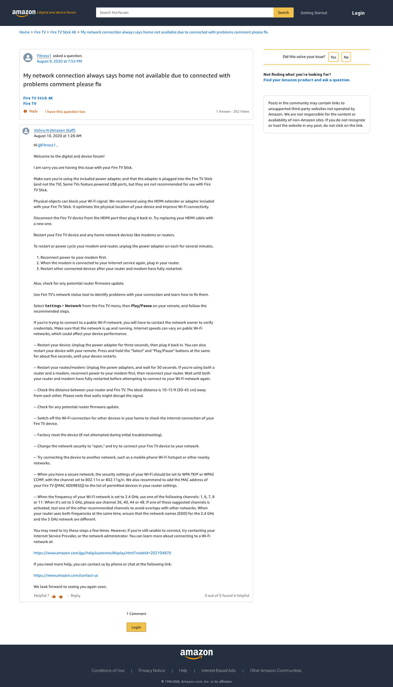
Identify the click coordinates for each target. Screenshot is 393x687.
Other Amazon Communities (276, 670)
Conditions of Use (108, 670)
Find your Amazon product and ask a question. (307, 79)
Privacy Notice (152, 670)
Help (183, 670)
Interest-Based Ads (219, 670)
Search (283, 12)
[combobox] (195, 12)
